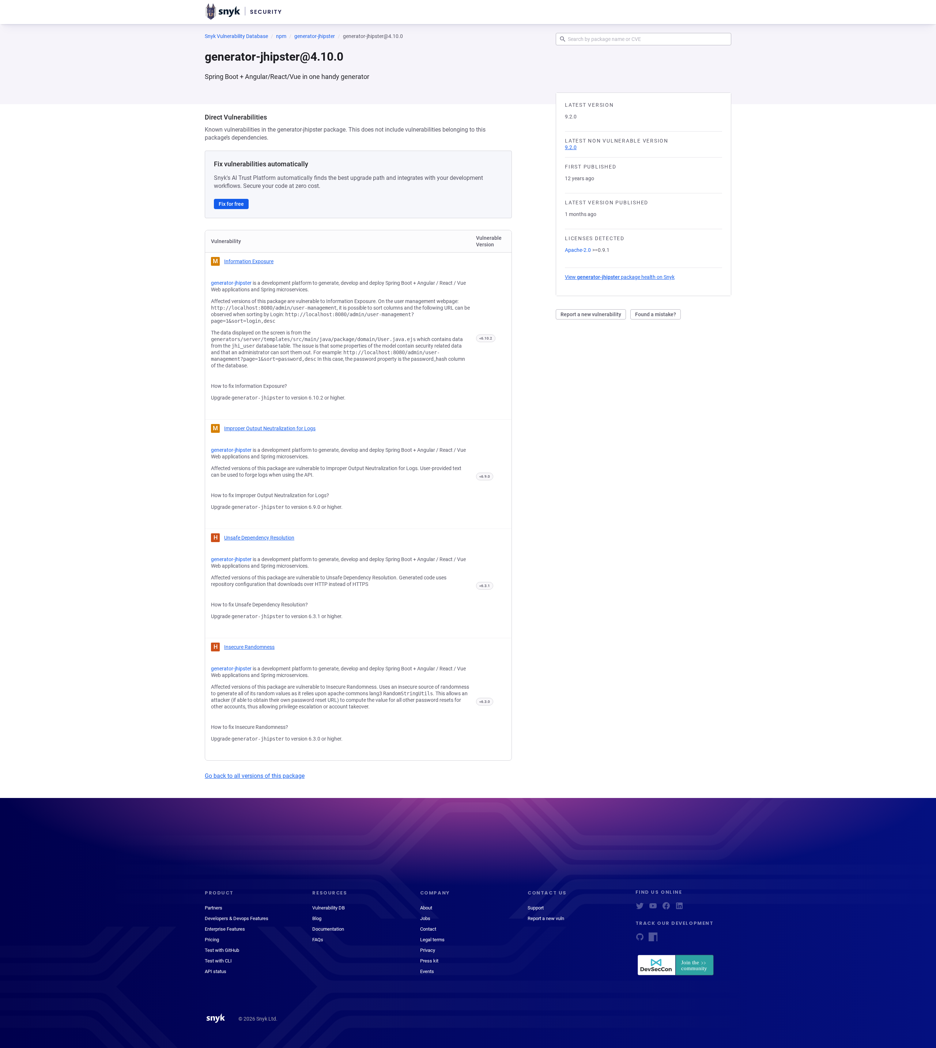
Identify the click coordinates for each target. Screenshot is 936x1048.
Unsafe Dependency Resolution (259, 538)
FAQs (317, 939)
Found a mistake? (655, 314)
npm (281, 36)
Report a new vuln (546, 918)
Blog (316, 918)
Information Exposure (248, 261)
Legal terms (432, 939)
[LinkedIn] (679, 908)
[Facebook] (666, 908)
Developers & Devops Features (236, 918)
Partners (213, 908)
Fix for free (231, 204)
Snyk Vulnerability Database (236, 36)
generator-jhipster (314, 36)
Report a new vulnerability (591, 314)
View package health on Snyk (620, 277)
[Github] (639, 939)
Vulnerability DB (328, 908)
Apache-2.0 (578, 250)
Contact (428, 929)
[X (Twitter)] (639, 908)
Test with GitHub (222, 950)
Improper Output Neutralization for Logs (270, 428)
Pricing (212, 939)
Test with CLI (218, 961)
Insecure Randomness (249, 647)
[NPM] (653, 939)
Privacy (427, 950)
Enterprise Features (225, 929)
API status (215, 971)
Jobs (425, 918)
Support (536, 908)
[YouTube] (653, 908)
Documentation (328, 929)
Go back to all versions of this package (255, 775)
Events (427, 971)
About (426, 908)
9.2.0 (571, 147)
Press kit (429, 961)
